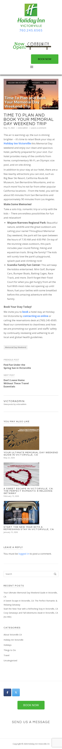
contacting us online (35, 316)
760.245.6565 (31, 30)
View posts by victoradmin (15, 404)
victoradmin (23, 128)
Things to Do (49, 83)
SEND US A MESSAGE (31, 722)
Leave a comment (38, 128)
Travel (31, 87)
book (25, 311)
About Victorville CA (13, 634)
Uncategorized (10, 660)
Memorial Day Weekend (15, 347)
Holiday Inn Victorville (18, 83)
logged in (23, 553)
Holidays (36, 83)
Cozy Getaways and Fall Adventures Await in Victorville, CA (31, 612)
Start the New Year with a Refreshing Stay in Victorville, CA (31, 608)
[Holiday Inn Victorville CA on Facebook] (7, 692)
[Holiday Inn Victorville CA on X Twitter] (16, 692)
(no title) (7, 616)
